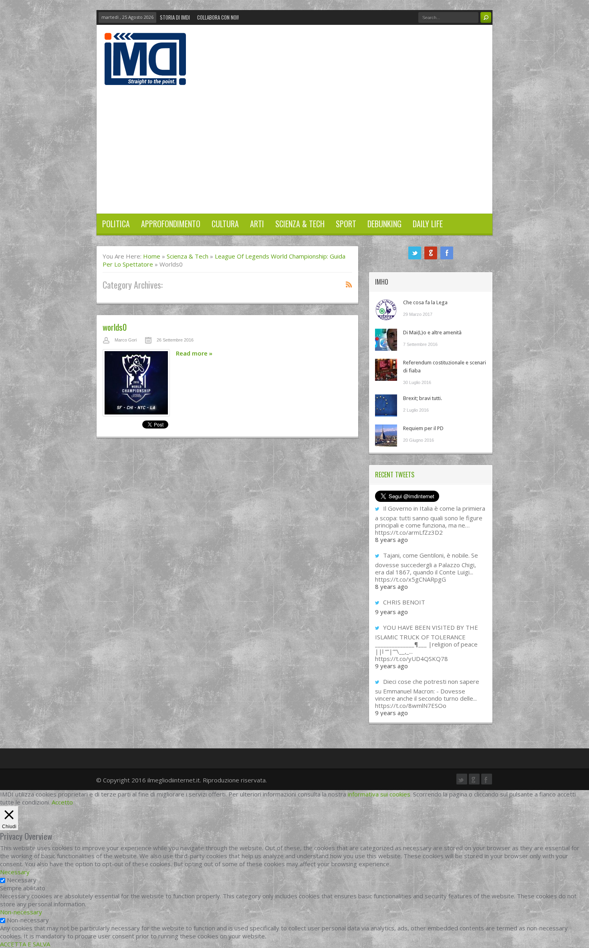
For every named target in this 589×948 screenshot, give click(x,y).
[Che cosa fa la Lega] (386, 310)
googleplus (430, 253)
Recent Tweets (394, 474)
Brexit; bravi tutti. (422, 398)
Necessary (21, 880)
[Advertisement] (294, 145)
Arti (257, 224)
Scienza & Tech (300, 224)
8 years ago (391, 540)
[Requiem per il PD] (386, 435)
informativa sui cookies (379, 794)
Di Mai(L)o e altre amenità (432, 332)
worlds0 (115, 327)
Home (151, 256)
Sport (346, 224)
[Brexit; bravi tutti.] (386, 405)
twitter (414, 253)
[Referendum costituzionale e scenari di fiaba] (386, 370)
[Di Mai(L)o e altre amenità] (386, 340)
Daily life (428, 224)
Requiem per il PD (423, 428)
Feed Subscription (349, 284)
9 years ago (391, 612)
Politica (116, 224)
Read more (194, 353)
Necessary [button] (15, 872)
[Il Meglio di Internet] (145, 76)
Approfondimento (170, 224)
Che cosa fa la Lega (425, 302)
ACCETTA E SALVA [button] (25, 944)
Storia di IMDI (175, 17)
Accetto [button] (62, 802)
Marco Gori (126, 340)
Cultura (225, 224)
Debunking (384, 224)
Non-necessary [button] (21, 912)
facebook (446, 253)
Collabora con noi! (218, 17)
